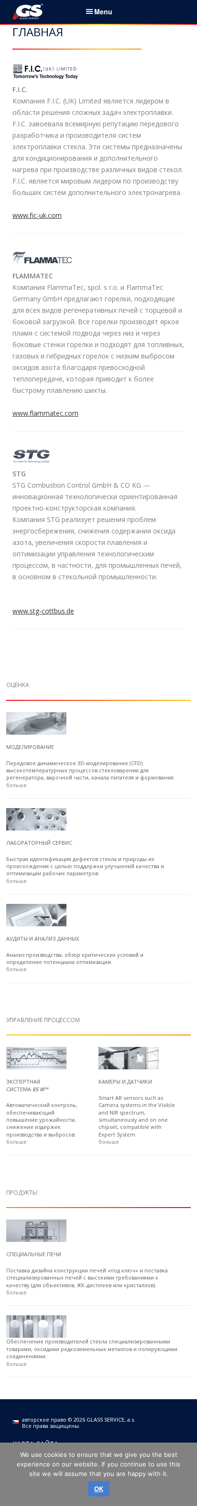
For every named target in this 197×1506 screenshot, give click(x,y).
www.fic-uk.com (37, 215)
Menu (103, 11)
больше (16, 785)
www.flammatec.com (45, 413)
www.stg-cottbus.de (43, 610)
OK (98, 1488)
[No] (185, 1474)
